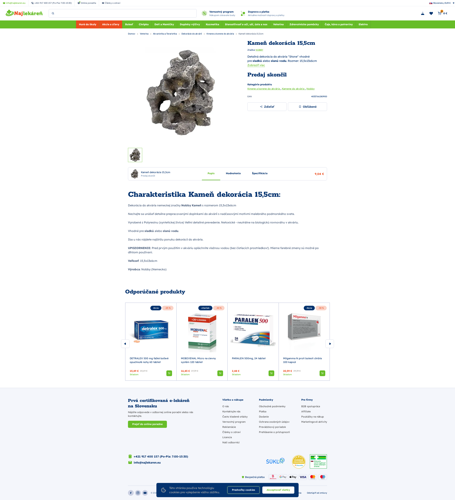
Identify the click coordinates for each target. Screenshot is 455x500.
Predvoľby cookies (243, 489)
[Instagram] (138, 493)
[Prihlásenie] (422, 13)
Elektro (363, 24)
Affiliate (306, 411)
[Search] (53, 13)
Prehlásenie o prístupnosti (274, 432)
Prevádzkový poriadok (272, 427)
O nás (225, 406)
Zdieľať (269, 106)
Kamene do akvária (293, 88)
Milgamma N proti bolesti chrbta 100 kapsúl (302, 360)
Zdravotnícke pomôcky (304, 24)
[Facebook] (131, 493)
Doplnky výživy (190, 24)
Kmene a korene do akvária (220, 33)
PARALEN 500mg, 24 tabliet (249, 358)
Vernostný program (234, 421)
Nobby (310, 88)
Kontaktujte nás (231, 411)
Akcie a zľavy (110, 24)
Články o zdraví (231, 432)
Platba (262, 411)
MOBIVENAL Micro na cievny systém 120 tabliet (198, 360)
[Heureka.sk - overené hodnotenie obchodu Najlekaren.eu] (299, 462)
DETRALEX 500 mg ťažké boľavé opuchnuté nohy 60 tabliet (149, 360)
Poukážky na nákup (312, 416)
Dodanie (264, 416)
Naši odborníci (231, 442)
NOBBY (259, 50)
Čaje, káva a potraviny (339, 24)
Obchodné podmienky (272, 406)
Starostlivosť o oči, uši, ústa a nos (246, 24)
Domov (132, 33)
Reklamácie (229, 427)
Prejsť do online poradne (147, 424)
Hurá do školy (87, 24)
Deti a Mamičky (164, 24)
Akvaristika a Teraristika (165, 33)
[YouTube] (145, 493)
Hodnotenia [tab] (233, 173)
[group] (150, 342)
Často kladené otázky (235, 416)
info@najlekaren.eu (147, 462)
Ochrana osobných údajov (274, 421)
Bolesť (129, 24)
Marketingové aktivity (314, 421)
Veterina (278, 24)
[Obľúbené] (431, 13)
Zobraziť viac (256, 65)
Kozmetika (212, 24)
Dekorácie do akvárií (191, 33)
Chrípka (144, 24)
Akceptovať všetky (278, 489)
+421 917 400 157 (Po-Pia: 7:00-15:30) (161, 456)
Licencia (227, 437)
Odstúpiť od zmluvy (317, 492)
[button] (169, 373)
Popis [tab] (211, 173)
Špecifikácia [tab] (259, 173)
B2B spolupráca (310, 406)
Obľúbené (310, 106)
